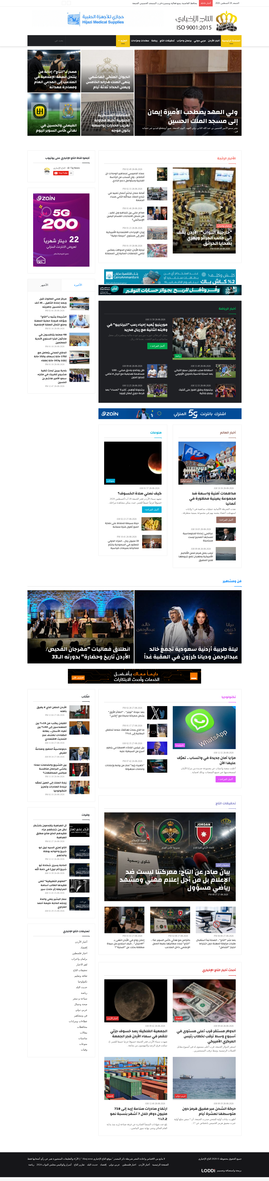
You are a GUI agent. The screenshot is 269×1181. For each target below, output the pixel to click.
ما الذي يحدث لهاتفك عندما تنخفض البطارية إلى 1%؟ (124, 731)
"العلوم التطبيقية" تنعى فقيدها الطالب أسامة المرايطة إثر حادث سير (52, 885)
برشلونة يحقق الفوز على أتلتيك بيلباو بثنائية (196, 391)
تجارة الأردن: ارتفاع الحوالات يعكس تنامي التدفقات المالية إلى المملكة (124, 252)
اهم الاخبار (81, 964)
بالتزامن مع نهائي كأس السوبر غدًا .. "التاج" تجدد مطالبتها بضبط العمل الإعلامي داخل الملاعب (170, 944)
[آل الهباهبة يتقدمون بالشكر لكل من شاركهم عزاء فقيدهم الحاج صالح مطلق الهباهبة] (79, 830)
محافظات (82, 1027)
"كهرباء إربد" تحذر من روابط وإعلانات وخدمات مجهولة (124, 767)
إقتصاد (84, 947)
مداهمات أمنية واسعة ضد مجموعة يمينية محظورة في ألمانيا (212, 498)
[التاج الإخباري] (208, 21)
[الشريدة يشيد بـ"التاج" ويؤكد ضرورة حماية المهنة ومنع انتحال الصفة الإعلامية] (79, 321)
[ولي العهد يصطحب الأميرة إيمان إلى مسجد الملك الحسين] (188, 93)
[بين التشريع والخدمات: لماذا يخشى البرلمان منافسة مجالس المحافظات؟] (79, 769)
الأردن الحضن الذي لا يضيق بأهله (52, 709)
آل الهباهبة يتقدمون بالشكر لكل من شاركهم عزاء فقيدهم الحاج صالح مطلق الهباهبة (50, 831)
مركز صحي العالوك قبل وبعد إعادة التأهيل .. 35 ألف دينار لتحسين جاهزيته (51, 302)
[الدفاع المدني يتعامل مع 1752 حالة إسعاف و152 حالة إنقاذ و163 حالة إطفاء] (79, 357)
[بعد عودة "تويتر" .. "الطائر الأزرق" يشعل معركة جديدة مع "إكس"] (157, 712)
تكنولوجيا (82, 981)
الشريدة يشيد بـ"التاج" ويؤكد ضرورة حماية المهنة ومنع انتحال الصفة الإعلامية (50, 320)
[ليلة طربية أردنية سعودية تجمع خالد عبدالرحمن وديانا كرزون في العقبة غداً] (188, 626)
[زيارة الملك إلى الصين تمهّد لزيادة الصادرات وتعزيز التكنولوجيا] (79, 787)
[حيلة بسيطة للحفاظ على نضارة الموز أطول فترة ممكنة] (151, 524)
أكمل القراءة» (226, 519)
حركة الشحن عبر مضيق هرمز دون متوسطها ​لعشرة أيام (209, 1111)
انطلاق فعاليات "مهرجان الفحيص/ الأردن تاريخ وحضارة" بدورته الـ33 (88, 653)
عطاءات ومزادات (140, 40)
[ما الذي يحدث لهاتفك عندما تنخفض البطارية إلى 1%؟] (157, 730)
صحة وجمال (80, 1004)
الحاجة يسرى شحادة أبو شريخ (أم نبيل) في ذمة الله (51, 867)
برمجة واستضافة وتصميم (229, 1170)
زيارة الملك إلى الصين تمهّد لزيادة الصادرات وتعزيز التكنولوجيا (51, 786)
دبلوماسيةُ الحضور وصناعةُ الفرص (51, 751)
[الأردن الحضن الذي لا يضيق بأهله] (79, 712)
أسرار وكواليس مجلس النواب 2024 (54, 1164)
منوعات (83, 1044)
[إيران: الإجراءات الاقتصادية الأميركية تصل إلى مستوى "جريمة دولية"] (157, 233)
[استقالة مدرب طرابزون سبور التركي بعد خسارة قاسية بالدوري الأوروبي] (226, 371)
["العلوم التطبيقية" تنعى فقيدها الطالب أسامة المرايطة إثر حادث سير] (79, 886)
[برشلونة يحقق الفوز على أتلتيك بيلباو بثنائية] (226, 390)
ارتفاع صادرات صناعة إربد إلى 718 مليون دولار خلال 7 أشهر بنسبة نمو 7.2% (138, 1113)
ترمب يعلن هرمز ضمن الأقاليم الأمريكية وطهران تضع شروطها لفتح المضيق (195, 557)
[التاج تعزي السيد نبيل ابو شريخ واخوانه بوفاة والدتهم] (79, 852)
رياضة (154, 40)
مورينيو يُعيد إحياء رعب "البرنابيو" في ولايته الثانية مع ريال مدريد (137, 327)
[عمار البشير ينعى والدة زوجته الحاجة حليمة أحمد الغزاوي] (79, 904)
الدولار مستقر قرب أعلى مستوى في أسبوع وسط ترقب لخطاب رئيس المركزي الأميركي (206, 1036)
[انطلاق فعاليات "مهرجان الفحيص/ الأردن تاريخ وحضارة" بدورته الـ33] (80, 626)
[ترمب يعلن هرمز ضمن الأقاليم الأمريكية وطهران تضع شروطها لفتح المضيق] (226, 553)
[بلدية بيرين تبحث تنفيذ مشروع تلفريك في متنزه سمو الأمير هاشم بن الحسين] (79, 375)
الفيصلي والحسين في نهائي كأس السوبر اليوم (56, 128)
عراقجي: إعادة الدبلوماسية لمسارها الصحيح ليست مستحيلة (198, 537)
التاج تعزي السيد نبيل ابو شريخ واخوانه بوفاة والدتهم (53, 851)
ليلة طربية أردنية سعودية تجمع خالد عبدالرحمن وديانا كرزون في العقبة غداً (191, 653)
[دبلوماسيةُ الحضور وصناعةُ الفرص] (79, 753)
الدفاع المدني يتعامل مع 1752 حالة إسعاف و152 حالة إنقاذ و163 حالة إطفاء (50, 356)
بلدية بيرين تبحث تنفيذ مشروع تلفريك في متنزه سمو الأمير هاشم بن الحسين (52, 376)
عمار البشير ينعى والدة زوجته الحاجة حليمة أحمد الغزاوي (52, 903)
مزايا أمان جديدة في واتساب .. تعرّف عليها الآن (206, 760)
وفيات (84, 1049)
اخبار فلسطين (79, 953)
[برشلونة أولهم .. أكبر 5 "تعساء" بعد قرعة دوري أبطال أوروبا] (157, 390)
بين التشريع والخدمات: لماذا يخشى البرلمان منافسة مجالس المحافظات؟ (50, 769)
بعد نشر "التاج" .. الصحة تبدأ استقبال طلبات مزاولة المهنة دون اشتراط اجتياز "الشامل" (216, 944)
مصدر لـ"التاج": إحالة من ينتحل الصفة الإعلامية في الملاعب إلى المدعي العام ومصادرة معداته (55, 79)
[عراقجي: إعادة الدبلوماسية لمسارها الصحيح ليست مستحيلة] (226, 534)
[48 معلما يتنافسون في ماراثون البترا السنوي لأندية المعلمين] (79, 339)
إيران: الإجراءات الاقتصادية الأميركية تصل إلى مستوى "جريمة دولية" (125, 234)
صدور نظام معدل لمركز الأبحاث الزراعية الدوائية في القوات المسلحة (163, 3)
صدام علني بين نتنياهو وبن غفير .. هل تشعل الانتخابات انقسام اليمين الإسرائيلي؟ (125, 216)
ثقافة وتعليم (80, 976)
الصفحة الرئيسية (231, 40)
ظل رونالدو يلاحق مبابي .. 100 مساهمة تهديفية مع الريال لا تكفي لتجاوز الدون (124, 374)
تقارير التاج (79, 1164)
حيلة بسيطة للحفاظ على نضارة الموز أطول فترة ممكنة (122, 525)
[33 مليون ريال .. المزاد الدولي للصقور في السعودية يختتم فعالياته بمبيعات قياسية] (152, 541)
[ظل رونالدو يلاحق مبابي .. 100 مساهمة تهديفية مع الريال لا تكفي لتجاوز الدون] (157, 371)
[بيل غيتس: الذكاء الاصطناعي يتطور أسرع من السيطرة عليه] (157, 748)
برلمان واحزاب (184, 40)
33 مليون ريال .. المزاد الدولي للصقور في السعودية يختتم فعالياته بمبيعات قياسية (123, 545)
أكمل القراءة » (157, 346)
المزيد (124, 40)
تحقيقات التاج (167, 40)
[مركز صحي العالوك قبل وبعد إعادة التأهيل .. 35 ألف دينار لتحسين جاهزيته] (79, 303)
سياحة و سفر (80, 998)
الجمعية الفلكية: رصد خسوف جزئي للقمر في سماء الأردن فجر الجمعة (138, 1034)
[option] (134, 93)
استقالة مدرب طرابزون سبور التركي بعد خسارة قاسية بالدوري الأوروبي (193, 372)
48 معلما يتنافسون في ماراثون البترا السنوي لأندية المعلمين (51, 338)
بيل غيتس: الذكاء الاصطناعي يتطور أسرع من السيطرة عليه (125, 749)
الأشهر (44, 284)
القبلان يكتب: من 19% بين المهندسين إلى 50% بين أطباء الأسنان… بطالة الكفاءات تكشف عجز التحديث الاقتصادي (51, 731)
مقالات (83, 1032)
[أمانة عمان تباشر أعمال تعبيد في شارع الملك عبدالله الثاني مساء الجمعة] (157, 193)
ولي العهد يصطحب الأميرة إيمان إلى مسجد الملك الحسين (192, 116)
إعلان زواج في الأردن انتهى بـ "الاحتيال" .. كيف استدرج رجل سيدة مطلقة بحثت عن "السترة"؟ (125, 944)
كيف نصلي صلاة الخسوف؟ (140, 493)
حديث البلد (81, 987)
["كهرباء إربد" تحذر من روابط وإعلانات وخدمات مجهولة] (157, 766)
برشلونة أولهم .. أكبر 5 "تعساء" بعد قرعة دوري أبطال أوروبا (124, 391)
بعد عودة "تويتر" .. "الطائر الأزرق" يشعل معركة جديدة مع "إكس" (126, 714)
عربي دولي (200, 40)
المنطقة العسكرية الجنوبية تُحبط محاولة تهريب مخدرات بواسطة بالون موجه (111, 123)
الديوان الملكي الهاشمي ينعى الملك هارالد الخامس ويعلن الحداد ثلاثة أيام (108, 81)
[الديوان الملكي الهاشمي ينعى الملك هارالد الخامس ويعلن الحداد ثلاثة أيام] (107, 71)
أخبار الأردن (214, 40)
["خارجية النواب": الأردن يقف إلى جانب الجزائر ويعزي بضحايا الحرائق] (204, 210)
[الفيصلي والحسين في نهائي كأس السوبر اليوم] (53, 114)
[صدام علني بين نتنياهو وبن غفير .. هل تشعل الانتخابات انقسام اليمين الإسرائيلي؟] (157, 213)
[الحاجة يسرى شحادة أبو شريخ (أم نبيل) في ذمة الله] (79, 870)
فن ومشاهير (80, 1015)
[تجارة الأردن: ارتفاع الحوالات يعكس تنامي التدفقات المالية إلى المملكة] (157, 250)
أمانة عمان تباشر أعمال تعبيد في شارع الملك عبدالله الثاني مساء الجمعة (126, 197)
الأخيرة (78, 284)
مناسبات (82, 1038)
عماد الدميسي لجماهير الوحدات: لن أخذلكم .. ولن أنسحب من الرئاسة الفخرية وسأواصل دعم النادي (124, 177)
